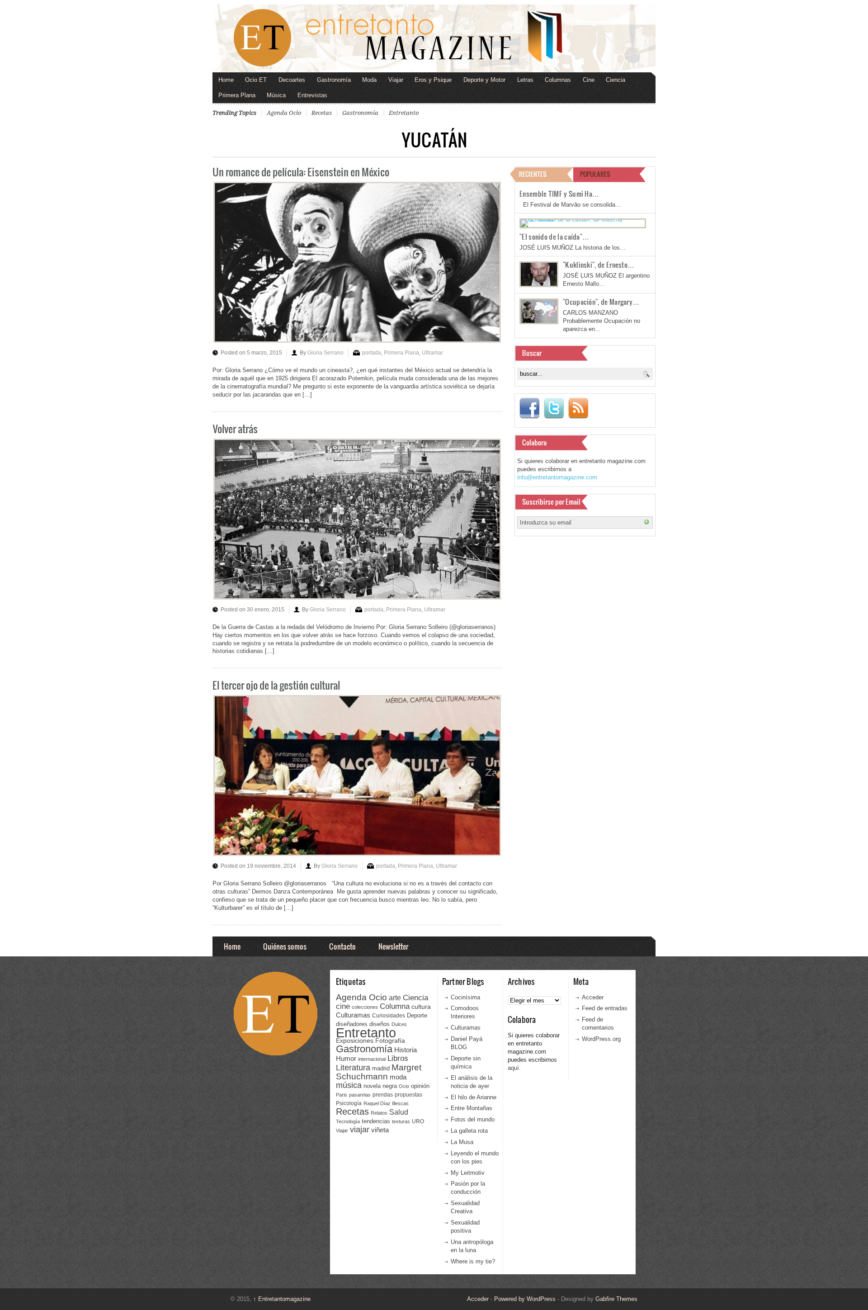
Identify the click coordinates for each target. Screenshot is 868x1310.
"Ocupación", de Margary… (601, 302)
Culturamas (353, 1015)
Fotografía (390, 1040)
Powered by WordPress (525, 1299)
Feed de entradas (604, 1008)
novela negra (380, 1086)
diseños (379, 1024)
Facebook (529, 408)
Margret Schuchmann (378, 1072)
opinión (420, 1086)
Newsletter (393, 946)
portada (371, 353)
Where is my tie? (473, 1261)
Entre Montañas (471, 1108)
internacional (372, 1059)
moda (398, 1077)
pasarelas (360, 1094)
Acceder (593, 997)
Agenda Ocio (284, 112)
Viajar (395, 79)
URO (418, 1121)
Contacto (342, 946)
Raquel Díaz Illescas (386, 1103)
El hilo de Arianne (473, 1097)
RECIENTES (533, 174)
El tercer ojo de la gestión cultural (276, 684)
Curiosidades (388, 1015)
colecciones (365, 1007)
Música (276, 95)
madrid (381, 1068)
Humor (346, 1058)
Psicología (349, 1103)
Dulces (399, 1024)
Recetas (321, 112)
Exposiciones (354, 1040)
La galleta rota (469, 1130)
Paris (341, 1094)
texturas (401, 1121)
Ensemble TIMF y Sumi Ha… (559, 194)
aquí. (514, 1067)
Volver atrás (235, 428)
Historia (405, 1050)
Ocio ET (256, 79)
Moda (369, 79)
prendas (383, 1095)
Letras (525, 79)
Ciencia (615, 79)
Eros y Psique (433, 79)
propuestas (408, 1095)
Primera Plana (236, 95)
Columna (395, 1006)
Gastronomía (334, 79)
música (349, 1085)
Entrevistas (312, 95)
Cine (588, 79)
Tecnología (348, 1121)
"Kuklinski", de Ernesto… (598, 265)
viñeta (380, 1130)
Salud (398, 1112)
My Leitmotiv (468, 1172)
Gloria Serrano (325, 353)
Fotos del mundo (473, 1119)
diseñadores (352, 1024)
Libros (397, 1058)
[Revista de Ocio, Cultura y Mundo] (434, 38)
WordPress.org (601, 1039)
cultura (421, 1006)
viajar (359, 1129)
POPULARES (595, 174)
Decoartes (291, 79)
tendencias (376, 1121)
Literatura (353, 1067)
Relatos (379, 1113)
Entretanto (404, 112)
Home (226, 79)
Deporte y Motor (484, 79)
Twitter (554, 408)
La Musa (462, 1142)
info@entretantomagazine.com (557, 477)
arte (395, 998)
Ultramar (432, 353)
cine (343, 1006)
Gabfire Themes (616, 1299)
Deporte (417, 1015)
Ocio (404, 1086)
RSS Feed (578, 408)
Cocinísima (465, 997)
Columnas (558, 79)
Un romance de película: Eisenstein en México (300, 171)
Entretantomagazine (282, 1299)
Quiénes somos (285, 946)
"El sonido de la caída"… (554, 236)
